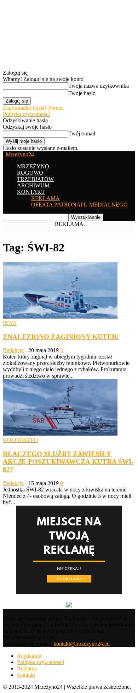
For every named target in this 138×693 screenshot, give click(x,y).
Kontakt (26, 675)
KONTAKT (31, 192)
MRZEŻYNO (33, 166)
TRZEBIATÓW (35, 179)
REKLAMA (45, 198)
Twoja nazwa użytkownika (98, 86)
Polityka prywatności (26, 114)
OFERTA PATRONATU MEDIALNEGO (79, 205)
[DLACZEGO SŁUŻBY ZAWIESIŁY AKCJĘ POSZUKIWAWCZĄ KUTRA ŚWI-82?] (60, 434)
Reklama (27, 668)
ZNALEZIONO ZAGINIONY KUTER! (61, 336)
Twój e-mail (81, 133)
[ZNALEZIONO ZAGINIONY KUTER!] (60, 317)
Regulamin (29, 656)
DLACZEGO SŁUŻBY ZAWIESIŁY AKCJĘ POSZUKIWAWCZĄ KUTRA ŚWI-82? (68, 461)
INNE (10, 323)
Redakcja (13, 350)
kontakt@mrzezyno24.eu (81, 644)
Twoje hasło (82, 93)
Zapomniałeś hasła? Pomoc (33, 108)
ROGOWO (30, 173)
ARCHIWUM (33, 185)
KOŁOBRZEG (20, 440)
